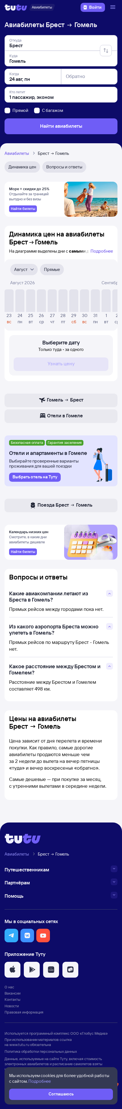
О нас (9, 987)
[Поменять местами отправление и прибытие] (106, 50)
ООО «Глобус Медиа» (89, 1033)
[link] (23, 208)
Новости (12, 1006)
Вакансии (12, 993)
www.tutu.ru (19, 1044)
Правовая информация (24, 1012)
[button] (11, 935)
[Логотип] (16, 7)
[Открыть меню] (113, 7)
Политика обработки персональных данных (41, 1051)
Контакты (12, 999)
